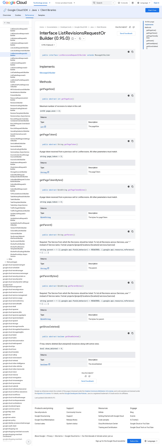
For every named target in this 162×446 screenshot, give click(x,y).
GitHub (100, 412)
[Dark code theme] (129, 52)
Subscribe (134, 441)
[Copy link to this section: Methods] (54, 82)
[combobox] (104, 3)
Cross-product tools (63, 3)
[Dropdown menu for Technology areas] (50, 3)
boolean (44, 364)
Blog (132, 412)
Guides (18, 15)
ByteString (46, 217)
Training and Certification (107, 427)
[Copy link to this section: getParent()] (54, 225)
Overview (7, 15)
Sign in (156, 3)
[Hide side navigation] (28, 441)
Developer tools (65, 27)
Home (42, 27)
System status (72, 424)
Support (70, 416)
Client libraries (48, 10)
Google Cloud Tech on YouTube (141, 427)
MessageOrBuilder (47, 73)
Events (132, 416)
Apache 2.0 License (44, 393)
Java (34, 10)
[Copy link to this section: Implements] (57, 67)
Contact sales (40, 424)
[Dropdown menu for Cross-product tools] (75, 3)
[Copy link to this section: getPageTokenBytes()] (65, 180)
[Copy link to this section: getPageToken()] (59, 134)
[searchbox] (16, 23)
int (42, 127)
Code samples (103, 420)
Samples (41, 15)
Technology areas (40, 3)
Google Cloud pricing (42, 416)
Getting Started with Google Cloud (111, 416)
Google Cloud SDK (18, 10)
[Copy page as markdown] (80, 39)
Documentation (52, 27)
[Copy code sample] (132, 52)
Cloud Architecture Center (108, 424)
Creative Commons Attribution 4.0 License (99, 391)
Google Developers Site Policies (76, 393)
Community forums (74, 412)
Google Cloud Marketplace (44, 420)
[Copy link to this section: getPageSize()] (57, 89)
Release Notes (72, 420)
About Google (40, 436)
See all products (41, 412)
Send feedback (126, 33)
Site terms (59, 436)
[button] (15, 259)
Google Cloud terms (72, 436)
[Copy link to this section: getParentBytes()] (60, 276)
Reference (29, 15)
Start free (152, 10)
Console (124, 3)
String (44, 172)
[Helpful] (130, 27)
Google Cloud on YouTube (139, 424)
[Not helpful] (133, 27)
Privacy (50, 436)
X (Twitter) (134, 420)
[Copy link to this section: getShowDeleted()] (62, 327)
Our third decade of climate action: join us (97, 436)
